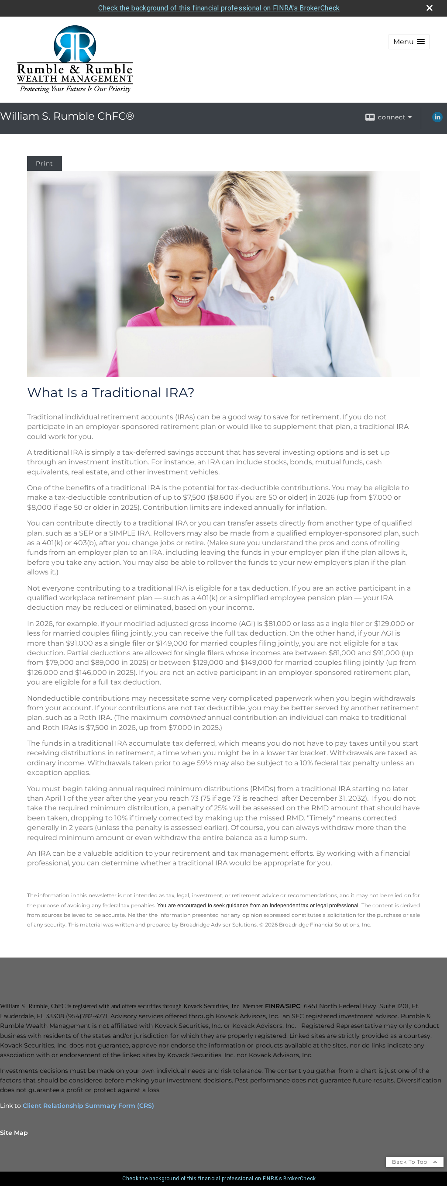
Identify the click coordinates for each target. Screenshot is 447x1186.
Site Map (14, 1133)
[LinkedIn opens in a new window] (437, 120)
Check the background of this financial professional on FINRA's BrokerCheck (219, 8)
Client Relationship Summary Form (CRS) (88, 1106)
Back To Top (410, 1161)
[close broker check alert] (429, 7)
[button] (409, 41)
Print (44, 163)
